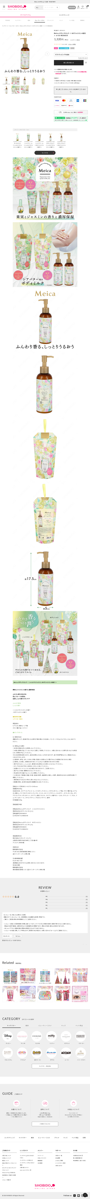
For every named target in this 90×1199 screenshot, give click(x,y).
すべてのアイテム (25, 15)
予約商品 (7, 20)
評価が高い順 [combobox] (6, 936)
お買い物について (6, 1155)
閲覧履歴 (40, 1160)
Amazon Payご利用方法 (8, 1172)
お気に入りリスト (42, 1158)
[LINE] (78, 1195)
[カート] (87, 7)
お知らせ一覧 (58, 1155)
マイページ (40, 1155)
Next (47, 54)
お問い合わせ (58, 1165)
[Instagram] (82, 1195)
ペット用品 (71, 20)
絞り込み (18, 936)
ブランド (56, 1138)
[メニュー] (4, 7)
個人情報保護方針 (77, 1158)
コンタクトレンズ (64, 15)
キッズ (61, 20)
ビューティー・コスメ (14, 26)
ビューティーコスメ (39, 20)
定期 (84, 1138)
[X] (74, 1195)
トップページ (5, 26)
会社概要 (57, 1158)
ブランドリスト (50, 20)
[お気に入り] (83, 7)
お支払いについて (6, 1158)
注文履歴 (40, 1163)
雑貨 (29, 20)
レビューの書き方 (6, 1180)
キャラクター (18, 20)
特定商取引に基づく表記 (79, 1160)
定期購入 (82, 20)
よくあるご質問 (59, 1160)
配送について (5, 1160)
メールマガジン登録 (60, 1163)
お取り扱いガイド (24, 1167)
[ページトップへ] (85, 1195)
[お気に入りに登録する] (86, 63)
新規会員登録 (72, 7)
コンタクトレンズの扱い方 (26, 1160)
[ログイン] (78, 7)
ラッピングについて (83, 58)
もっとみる (45, 153)
